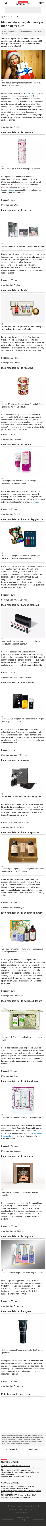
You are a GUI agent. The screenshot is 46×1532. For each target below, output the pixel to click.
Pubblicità (23, 1509)
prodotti (18, 1208)
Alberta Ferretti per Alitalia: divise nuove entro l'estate (21, 1468)
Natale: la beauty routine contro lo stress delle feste (35, 1449)
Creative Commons (23, 1439)
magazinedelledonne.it (26, 1437)
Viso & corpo (18, 17)
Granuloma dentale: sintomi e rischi (14, 1489)
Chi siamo (11, 1506)
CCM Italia (32, 1509)
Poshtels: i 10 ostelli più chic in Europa (15, 1497)
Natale (30, 93)
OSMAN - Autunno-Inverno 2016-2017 (15, 1466)
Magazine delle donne (13, 1437)
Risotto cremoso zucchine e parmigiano (16, 1470)
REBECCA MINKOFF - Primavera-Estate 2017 (18, 1495)
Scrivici (19, 1506)
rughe (36, 502)
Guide (8, 17)
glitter (22, 427)
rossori (11, 190)
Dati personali (14, 1509)
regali (29, 96)
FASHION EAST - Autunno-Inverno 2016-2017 (18, 1486)
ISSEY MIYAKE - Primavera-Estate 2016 (16, 1476)
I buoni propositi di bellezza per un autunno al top (11, 1449)
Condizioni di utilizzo (30, 1506)
